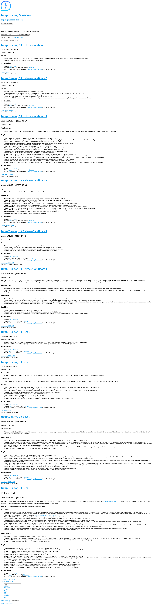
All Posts (6, 586)
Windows (15, 66)
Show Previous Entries (7, 581)
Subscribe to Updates (6, 23)
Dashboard (7, 587)
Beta (5, 597)
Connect (6, 595)
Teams (6, 589)
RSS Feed (13, 37)
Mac (11, 66)
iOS (5, 592)
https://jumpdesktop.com (12, 20)
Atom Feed (19, 37)
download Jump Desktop (109, 501)
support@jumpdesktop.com (34, 69)
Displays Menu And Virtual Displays (45, 515)
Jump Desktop (16, 15)
